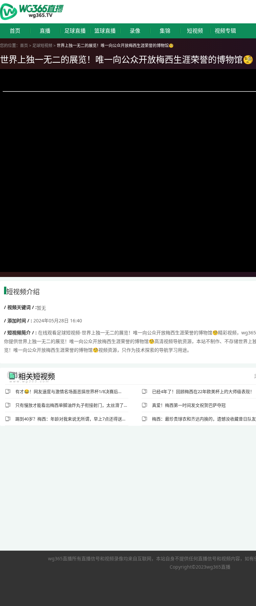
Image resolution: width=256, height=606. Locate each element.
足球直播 (75, 30)
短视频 (195, 30)
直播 (45, 30)
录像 (135, 30)
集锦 (165, 30)
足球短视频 (42, 45)
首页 (15, 30)
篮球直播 (105, 30)
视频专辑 (225, 30)
